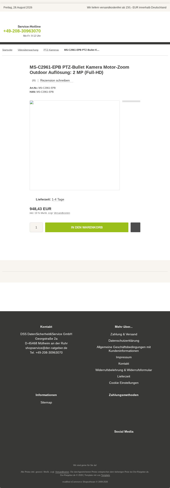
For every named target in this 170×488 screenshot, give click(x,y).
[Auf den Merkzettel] (135, 227)
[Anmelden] (64, 31)
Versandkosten (62, 213)
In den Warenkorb (86, 227)
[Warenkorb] (86, 31)
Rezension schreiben (55, 80)
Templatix (105, 475)
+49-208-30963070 (22, 30)
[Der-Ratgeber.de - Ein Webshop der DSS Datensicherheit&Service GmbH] (85, 19)
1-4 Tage (58, 199)
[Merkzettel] (75, 31)
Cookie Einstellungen (124, 382)
